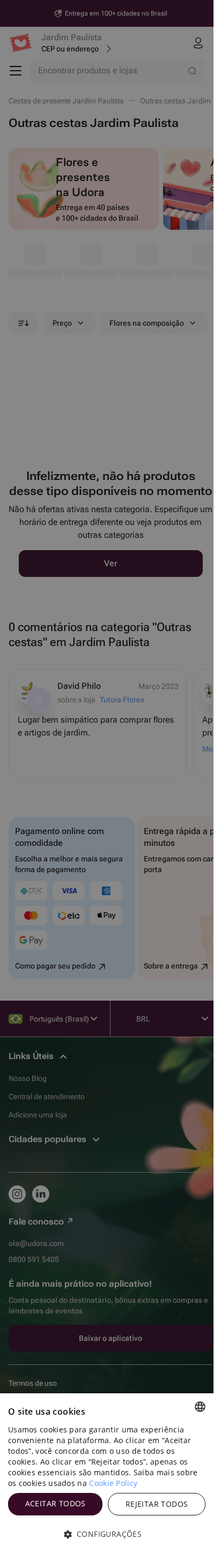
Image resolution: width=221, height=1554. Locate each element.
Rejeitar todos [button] (157, 1504)
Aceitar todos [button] (55, 1503)
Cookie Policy (113, 1483)
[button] (106, 1534)
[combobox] (200, 1406)
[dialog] (106, 1473)
